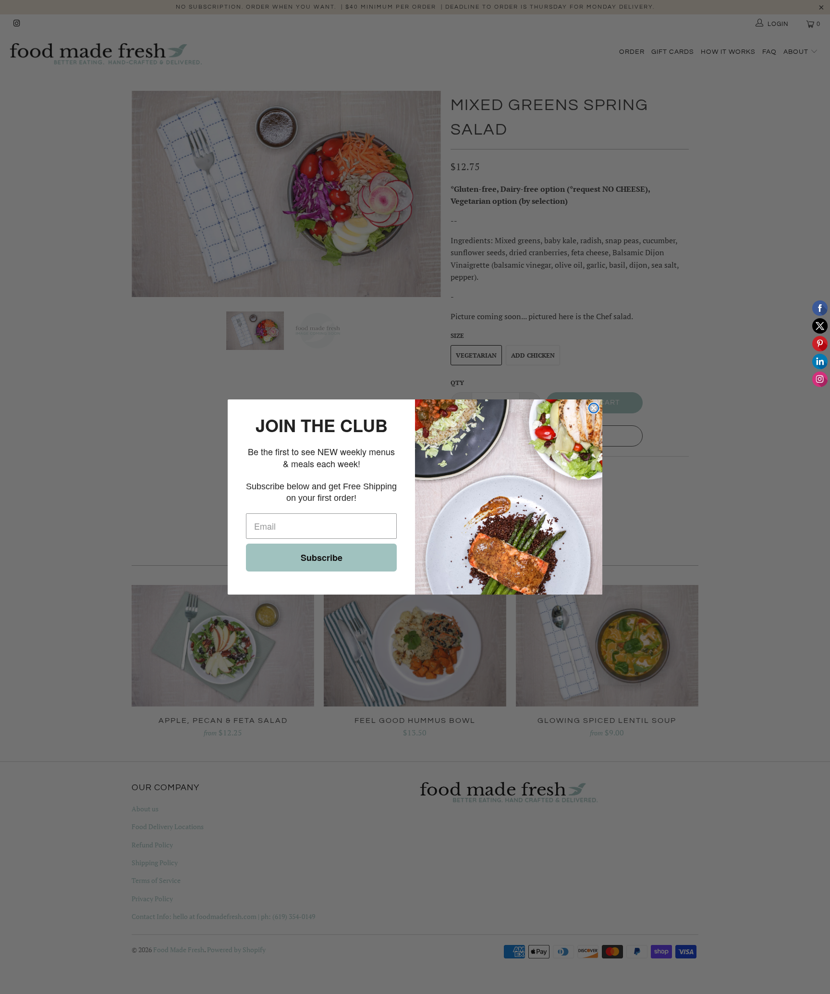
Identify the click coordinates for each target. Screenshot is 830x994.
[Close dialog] (593, 408)
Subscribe (321, 557)
